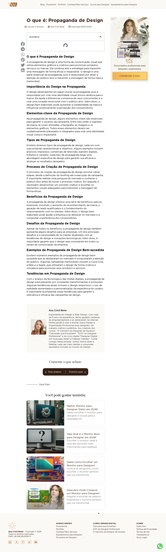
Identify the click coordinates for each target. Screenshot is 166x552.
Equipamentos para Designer (124, 4)
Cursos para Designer (99, 4)
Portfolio (62, 4)
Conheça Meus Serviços (78, 4)
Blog (42, 4)
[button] (100, 37)
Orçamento (51, 4)
